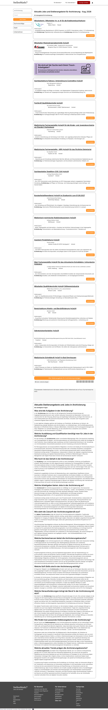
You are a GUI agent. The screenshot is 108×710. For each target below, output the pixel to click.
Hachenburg (51, 131)
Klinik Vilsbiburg (52, 268)
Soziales (78, 691)
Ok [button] (33, 709)
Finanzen (78, 694)
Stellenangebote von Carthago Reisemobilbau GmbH (39, 175)
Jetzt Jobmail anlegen (42, 382)
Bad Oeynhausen (53, 362)
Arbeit (77, 703)
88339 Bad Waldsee (54, 199)
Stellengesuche (59, 689)
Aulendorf (51, 176)
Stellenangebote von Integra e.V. (39, 24)
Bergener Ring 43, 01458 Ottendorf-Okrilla (60, 47)
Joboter (78, 705)
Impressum (16, 696)
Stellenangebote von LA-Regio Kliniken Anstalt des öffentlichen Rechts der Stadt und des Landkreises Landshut (39, 268)
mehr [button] (29, 709)
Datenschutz (16, 699)
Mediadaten (58, 696)
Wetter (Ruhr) (52, 25)
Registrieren (37, 698)
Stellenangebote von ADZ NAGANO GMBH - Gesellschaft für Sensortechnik (39, 47)
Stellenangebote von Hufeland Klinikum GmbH (39, 221)
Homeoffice (79, 692)
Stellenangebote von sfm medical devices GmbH (39, 107)
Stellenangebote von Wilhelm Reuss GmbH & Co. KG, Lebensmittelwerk (39, 290)
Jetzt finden (22, 19)
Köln (49, 312)
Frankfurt (38, 340)
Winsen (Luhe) (52, 290)
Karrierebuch (37, 700)
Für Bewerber (57, 2)
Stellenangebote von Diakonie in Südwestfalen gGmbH (39, 131)
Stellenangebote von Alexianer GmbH (39, 312)
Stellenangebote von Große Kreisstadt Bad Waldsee (39, 199)
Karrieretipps (37, 696)
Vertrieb (78, 689)
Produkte (57, 692)
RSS (14, 701)
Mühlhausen (51, 222)
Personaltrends (59, 691)
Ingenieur (78, 700)
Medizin (78, 696)
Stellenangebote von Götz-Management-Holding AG (39, 85)
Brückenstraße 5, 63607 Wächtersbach (59, 107)
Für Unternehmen (70, 2)
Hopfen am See (52, 153)
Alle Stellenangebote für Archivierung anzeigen (64, 378)
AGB (14, 698)
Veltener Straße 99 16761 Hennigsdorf (59, 244)
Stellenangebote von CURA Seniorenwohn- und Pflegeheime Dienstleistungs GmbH (39, 361)
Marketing (79, 698)
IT (76, 702)
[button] (77, 381)
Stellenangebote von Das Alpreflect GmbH (39, 153)
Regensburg (51, 85)
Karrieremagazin (38, 694)
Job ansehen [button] (90, 35)
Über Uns (58, 700)
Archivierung (74, 11)
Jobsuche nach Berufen (40, 689)
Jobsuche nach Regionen (41, 691)
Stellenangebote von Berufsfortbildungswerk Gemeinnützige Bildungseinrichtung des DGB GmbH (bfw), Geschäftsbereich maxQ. (39, 334)
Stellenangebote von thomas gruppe (39, 244)
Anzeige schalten (83, 2)
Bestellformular (59, 694)
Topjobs (36, 692)
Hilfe (14, 703)
